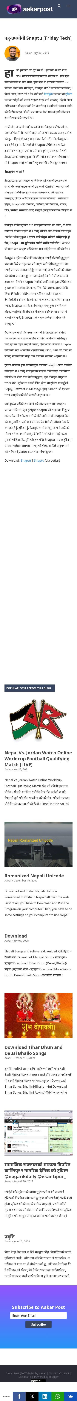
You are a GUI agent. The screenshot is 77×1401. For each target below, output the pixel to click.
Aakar (42, 1373)
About (52, 1373)
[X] (32, 1396)
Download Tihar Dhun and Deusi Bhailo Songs (33, 1050)
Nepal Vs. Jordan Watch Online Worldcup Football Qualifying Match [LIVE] (38, 758)
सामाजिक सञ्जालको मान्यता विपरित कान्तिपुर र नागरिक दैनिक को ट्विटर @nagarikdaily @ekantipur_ (37, 1170)
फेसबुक (48, 94)
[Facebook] (19, 1396)
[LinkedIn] (44, 1396)
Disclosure (24, 1376)
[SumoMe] (70, 1396)
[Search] (59, 6)
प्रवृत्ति (9, 1236)
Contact (64, 1373)
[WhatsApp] (57, 1396)
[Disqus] (38, 528)
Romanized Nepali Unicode (34, 876)
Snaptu (26, 460)
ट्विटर (68, 94)
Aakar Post (12, 1373)
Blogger (54, 1376)
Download (15, 936)
